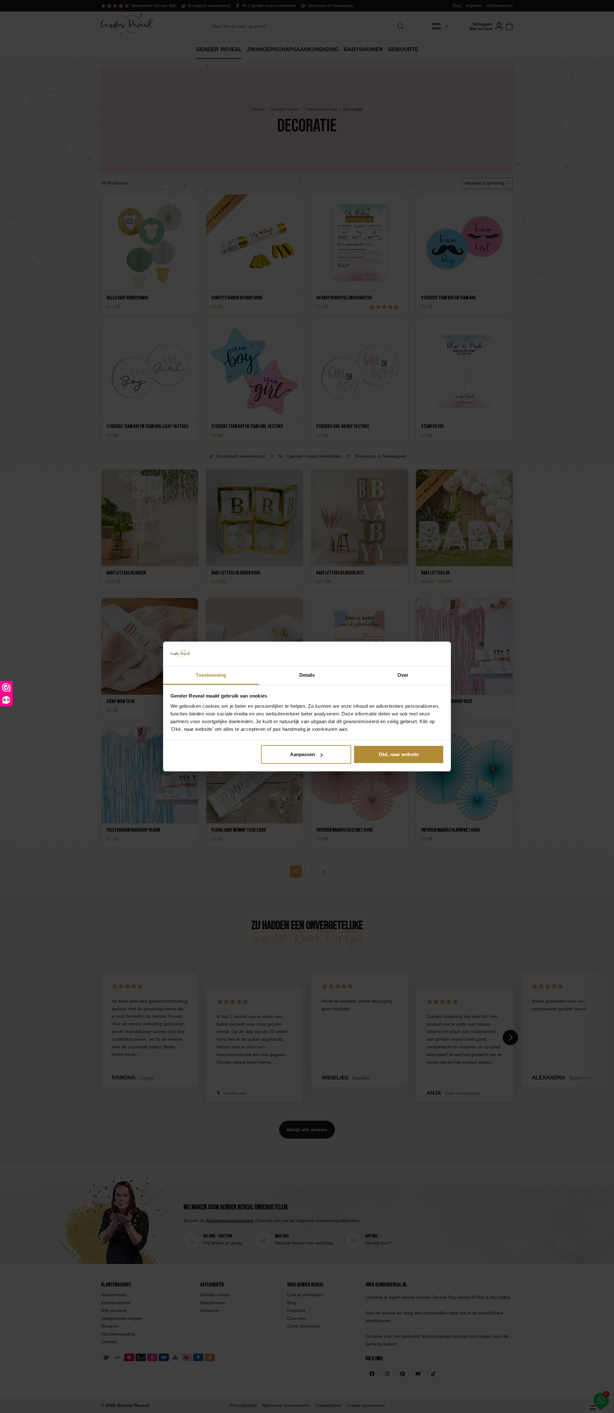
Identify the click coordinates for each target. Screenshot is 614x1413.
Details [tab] (307, 675)
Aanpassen (302, 754)
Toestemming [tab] (211, 675)
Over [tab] (403, 675)
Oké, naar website (399, 754)
